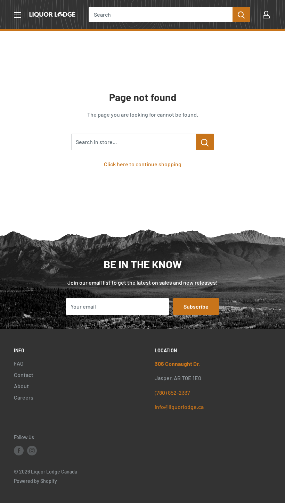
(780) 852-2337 (172, 392)
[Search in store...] (205, 142)
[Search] (241, 14)
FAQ (18, 363)
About (21, 386)
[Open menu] (17, 15)
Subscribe (196, 306)
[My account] (266, 14)
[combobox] (161, 14)
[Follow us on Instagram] (32, 450)
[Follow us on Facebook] (19, 450)
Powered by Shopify (35, 481)
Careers (23, 397)
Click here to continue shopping (142, 164)
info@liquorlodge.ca (179, 406)
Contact (23, 374)
